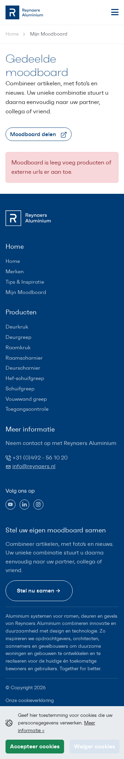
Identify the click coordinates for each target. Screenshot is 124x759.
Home (12, 34)
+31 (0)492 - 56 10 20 (40, 457)
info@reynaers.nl (33, 466)
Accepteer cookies (35, 746)
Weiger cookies (94, 746)
